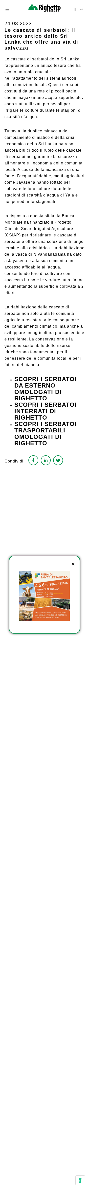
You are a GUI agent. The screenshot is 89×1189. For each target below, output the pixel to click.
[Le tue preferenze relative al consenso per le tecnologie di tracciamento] (80, 1180)
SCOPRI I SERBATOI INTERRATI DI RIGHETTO (45, 411)
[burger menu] (7, 9)
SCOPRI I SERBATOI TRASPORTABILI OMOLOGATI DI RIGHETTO (45, 433)
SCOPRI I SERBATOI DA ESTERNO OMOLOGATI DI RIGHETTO (45, 389)
